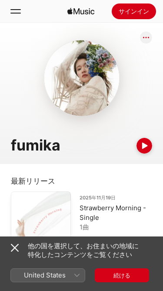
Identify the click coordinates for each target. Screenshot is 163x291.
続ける (121, 275)
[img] (80, 11)
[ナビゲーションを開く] (15, 11)
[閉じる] (15, 248)
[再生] (144, 146)
